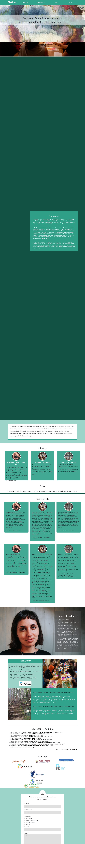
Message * (26, 833)
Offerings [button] (40, 2)
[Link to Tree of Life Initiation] (42, 761)
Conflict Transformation (32, 820)
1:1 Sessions (29, 818)
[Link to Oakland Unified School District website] (66, 760)
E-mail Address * (28, 810)
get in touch (15, 491)
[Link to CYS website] (36, 774)
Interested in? (27, 816)
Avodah (24, 747)
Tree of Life (31, 739)
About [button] (24, 2)
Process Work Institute (45, 732)
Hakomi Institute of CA (33, 733)
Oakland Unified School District (34, 745)
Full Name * (27, 803)
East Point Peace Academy (46, 744)
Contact (70, 2)
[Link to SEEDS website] (36, 781)
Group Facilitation (30, 822)
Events (56, 2)
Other (27, 826)
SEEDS (31, 735)
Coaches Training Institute (31, 741)
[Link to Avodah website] (25, 766)
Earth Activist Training (43, 742)
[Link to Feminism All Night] (19, 761)
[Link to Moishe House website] (60, 767)
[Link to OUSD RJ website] (32, 786)
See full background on (66, 749)
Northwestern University (36, 736)
